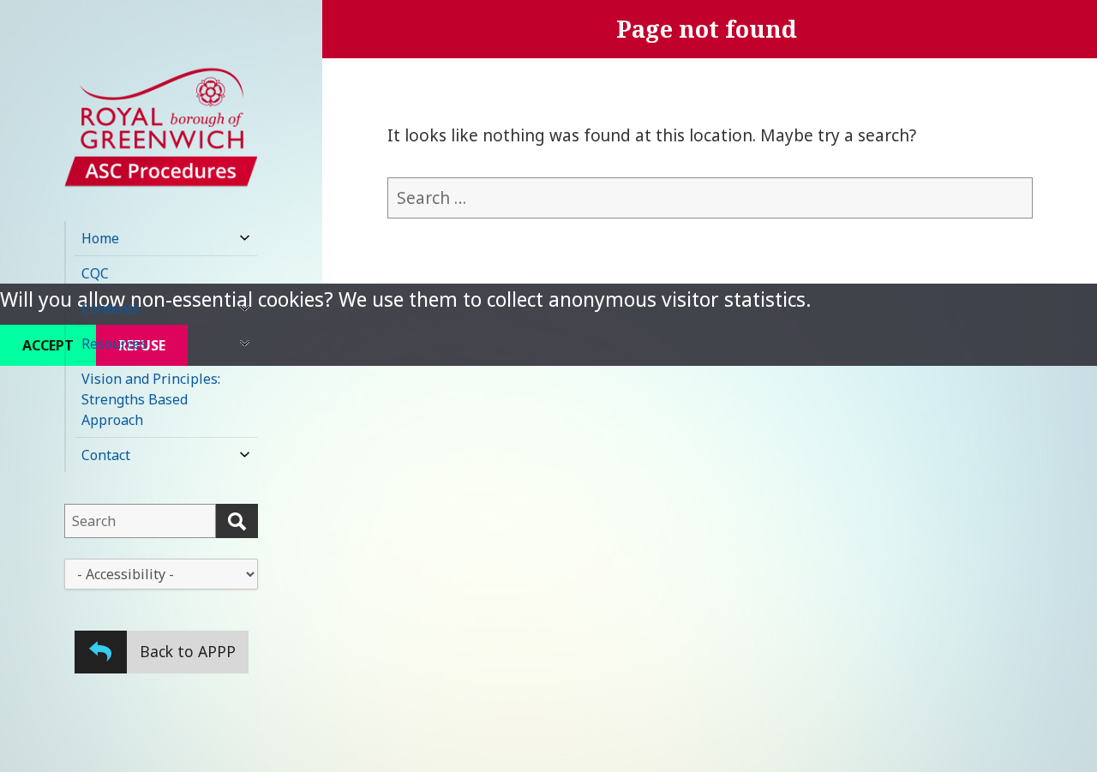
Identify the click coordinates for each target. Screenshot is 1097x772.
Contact (105, 455)
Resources (114, 343)
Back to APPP (188, 651)
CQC (95, 273)
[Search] (237, 521)
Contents (110, 308)
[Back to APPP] (101, 652)
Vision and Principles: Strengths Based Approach (150, 399)
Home (100, 238)
